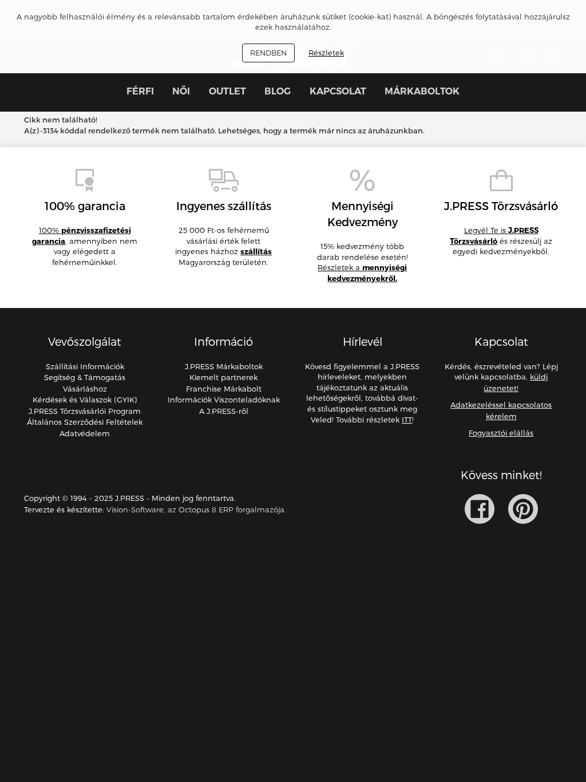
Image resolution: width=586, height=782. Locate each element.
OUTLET (227, 91)
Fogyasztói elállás (501, 432)
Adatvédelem (85, 433)
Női (181, 91)
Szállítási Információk (85, 366)
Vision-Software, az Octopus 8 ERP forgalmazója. (196, 509)
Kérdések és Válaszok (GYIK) (85, 399)
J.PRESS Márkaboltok (224, 366)
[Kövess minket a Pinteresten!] (523, 509)
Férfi (140, 91)
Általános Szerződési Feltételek (84, 421)
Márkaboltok (422, 91)
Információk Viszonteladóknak (224, 399)
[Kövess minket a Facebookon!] (479, 509)
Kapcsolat (338, 91)
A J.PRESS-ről (223, 411)
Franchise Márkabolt (224, 388)
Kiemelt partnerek (223, 377)
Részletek (326, 52)
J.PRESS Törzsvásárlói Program (85, 411)
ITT (407, 419)
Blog (277, 91)
